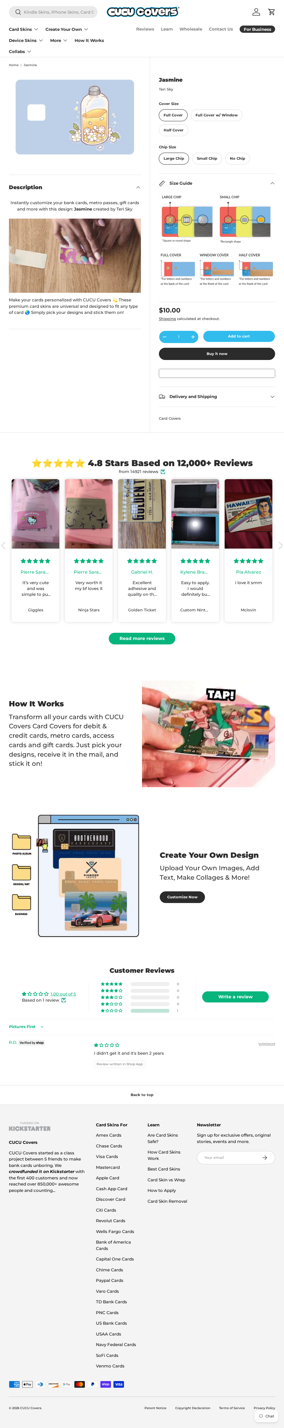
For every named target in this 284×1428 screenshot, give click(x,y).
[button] (5, 545)
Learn (167, 29)
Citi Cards (106, 1210)
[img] (106, 1045)
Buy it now (217, 353)
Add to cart (239, 336)
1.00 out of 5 (63, 994)
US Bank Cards (111, 1323)
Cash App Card (111, 1188)
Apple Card (107, 1178)
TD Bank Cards (111, 1301)
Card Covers (170, 418)
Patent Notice (155, 1408)
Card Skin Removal (167, 1201)
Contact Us (221, 29)
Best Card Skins (164, 1169)
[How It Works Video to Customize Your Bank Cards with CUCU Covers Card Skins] (75, 256)
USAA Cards (108, 1334)
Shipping (167, 318)
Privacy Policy (264, 1408)
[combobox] (53, 12)
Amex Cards (108, 1135)
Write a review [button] (235, 996)
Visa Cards (107, 1156)
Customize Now (182, 897)
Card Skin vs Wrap (166, 1179)
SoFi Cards (107, 1355)
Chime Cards (109, 1269)
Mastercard (108, 1167)
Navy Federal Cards (116, 1344)
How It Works (89, 40)
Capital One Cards (115, 1259)
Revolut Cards (110, 1220)
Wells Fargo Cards (115, 1231)
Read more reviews (142, 638)
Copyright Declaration (192, 1408)
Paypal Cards (109, 1280)
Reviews (145, 29)
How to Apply (162, 1190)
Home (14, 65)
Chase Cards (109, 1146)
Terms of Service (232, 1408)
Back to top (142, 1094)
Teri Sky (166, 89)
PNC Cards (107, 1312)
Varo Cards (107, 1291)
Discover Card (110, 1199)
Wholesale (190, 29)
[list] (75, 117)
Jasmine (30, 65)
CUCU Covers (30, 1408)
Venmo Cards (110, 1366)
